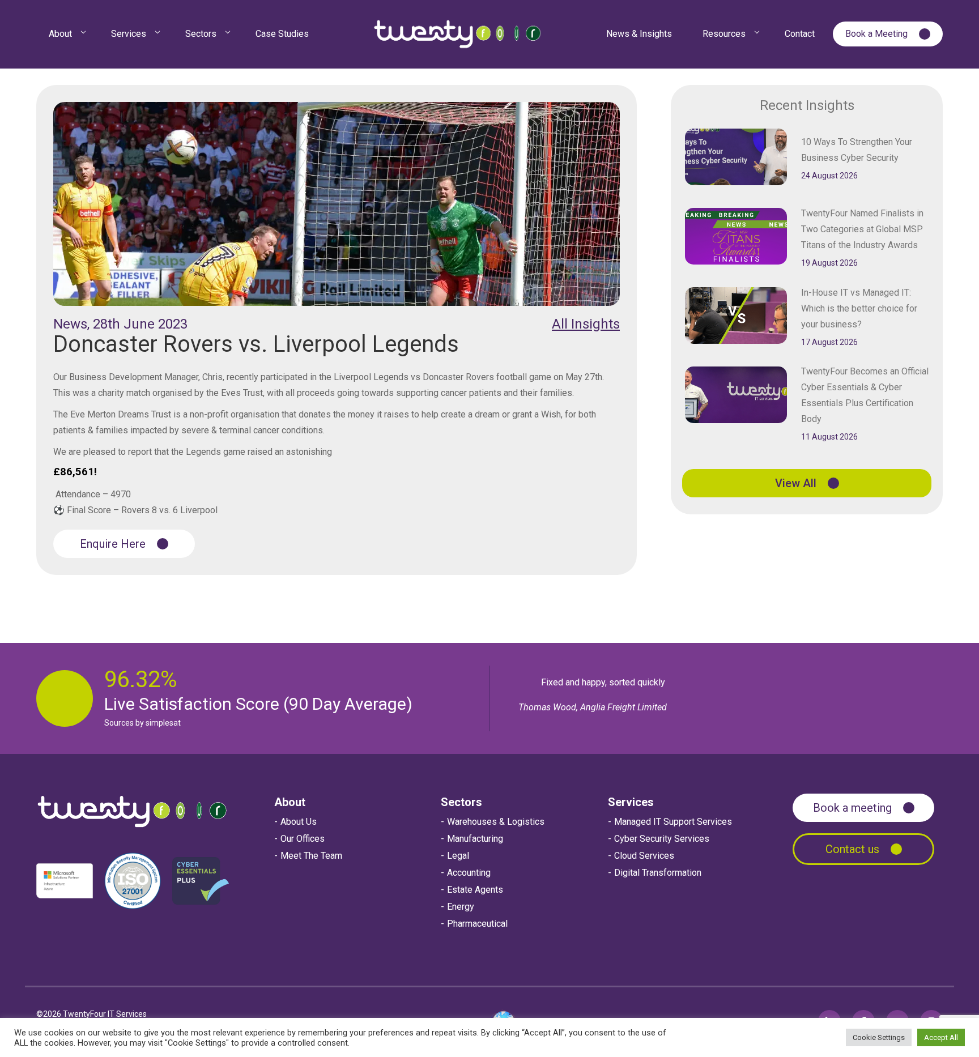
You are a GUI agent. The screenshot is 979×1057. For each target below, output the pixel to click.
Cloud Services (644, 855)
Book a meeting (852, 808)
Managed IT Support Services (673, 821)
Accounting (469, 872)
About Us (298, 821)
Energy (460, 906)
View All (795, 483)
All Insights (586, 324)
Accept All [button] (941, 1037)
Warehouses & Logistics (495, 821)
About (289, 802)
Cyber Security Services (661, 838)
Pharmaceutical (477, 923)
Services (631, 802)
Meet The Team (311, 855)
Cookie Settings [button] (879, 1037)
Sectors (461, 802)
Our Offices (302, 838)
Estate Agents (475, 889)
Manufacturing (475, 838)
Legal (458, 855)
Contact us (852, 849)
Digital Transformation (657, 872)
